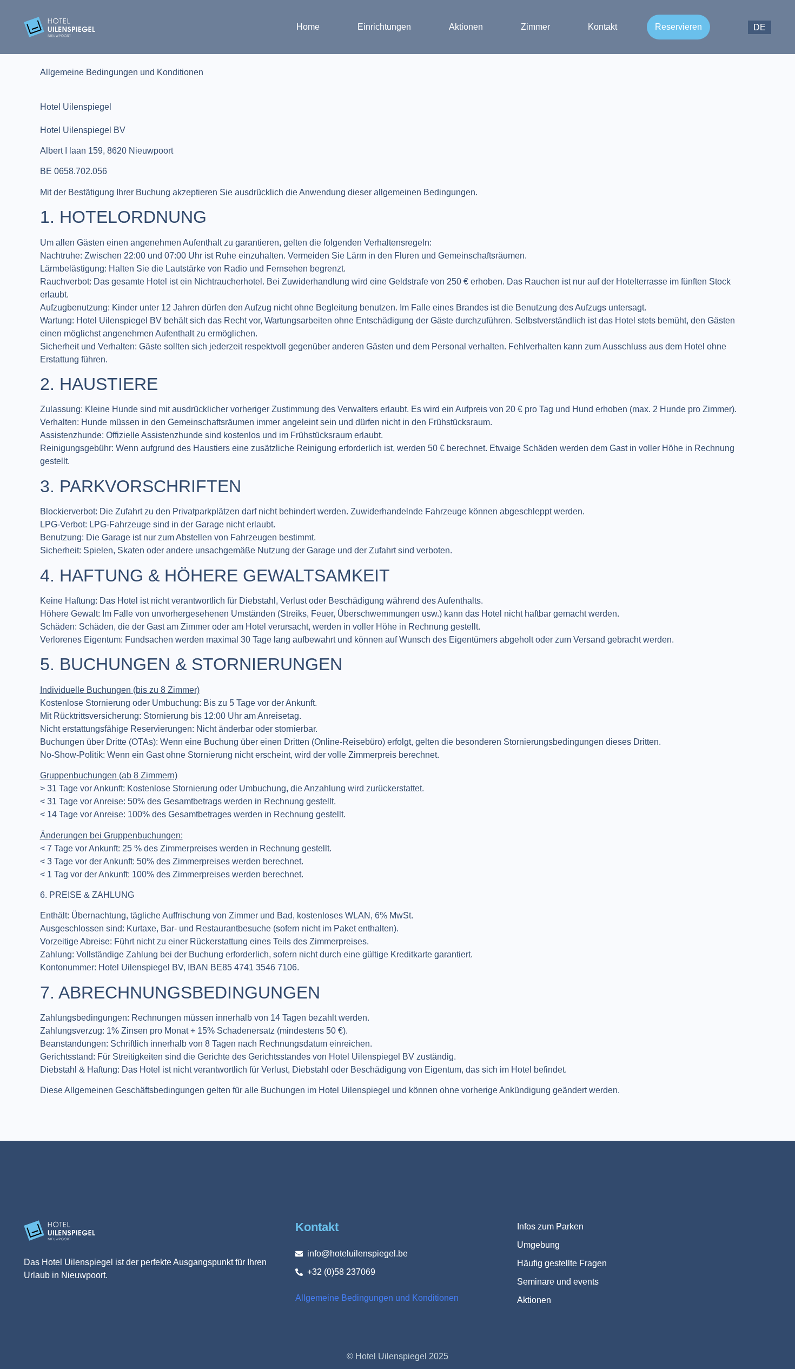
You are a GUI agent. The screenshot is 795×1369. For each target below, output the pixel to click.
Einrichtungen (384, 26)
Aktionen (466, 26)
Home (308, 26)
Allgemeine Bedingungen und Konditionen (377, 1297)
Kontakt (602, 26)
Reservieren (678, 26)
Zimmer (535, 26)
